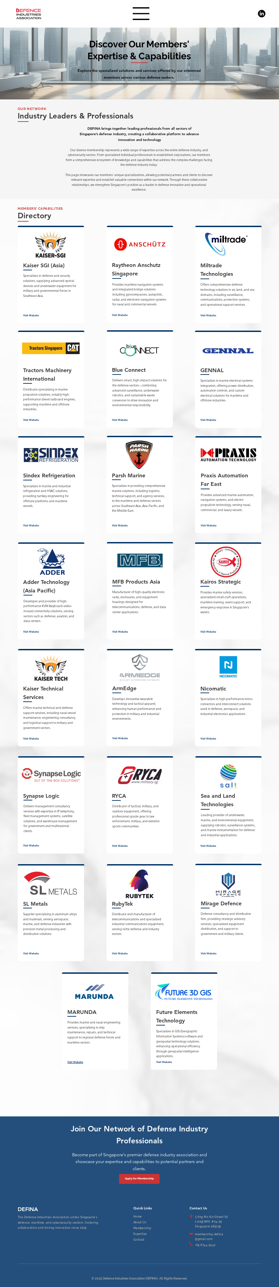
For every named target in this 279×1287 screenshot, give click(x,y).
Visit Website (31, 315)
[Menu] (141, 13)
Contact (139, 1239)
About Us (140, 1222)
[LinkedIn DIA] (261, 13)
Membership (142, 1228)
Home (137, 1216)
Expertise (140, 1234)
